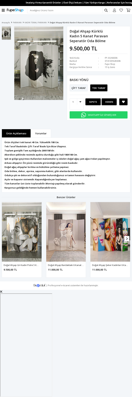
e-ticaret (65, 285)
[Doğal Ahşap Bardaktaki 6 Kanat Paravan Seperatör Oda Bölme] (66, 232)
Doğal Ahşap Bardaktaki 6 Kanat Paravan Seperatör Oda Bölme (81, 265)
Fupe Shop (110, 64)
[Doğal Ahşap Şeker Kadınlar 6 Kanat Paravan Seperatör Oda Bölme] (110, 232)
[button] (126, 238)
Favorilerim (121, 10)
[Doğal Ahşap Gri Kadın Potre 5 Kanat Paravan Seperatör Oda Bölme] (22, 232)
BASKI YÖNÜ (79, 80)
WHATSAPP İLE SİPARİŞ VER (102, 114)
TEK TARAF (99, 88)
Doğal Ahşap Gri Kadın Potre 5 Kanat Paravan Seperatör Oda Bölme (39, 265)
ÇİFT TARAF (79, 88)
